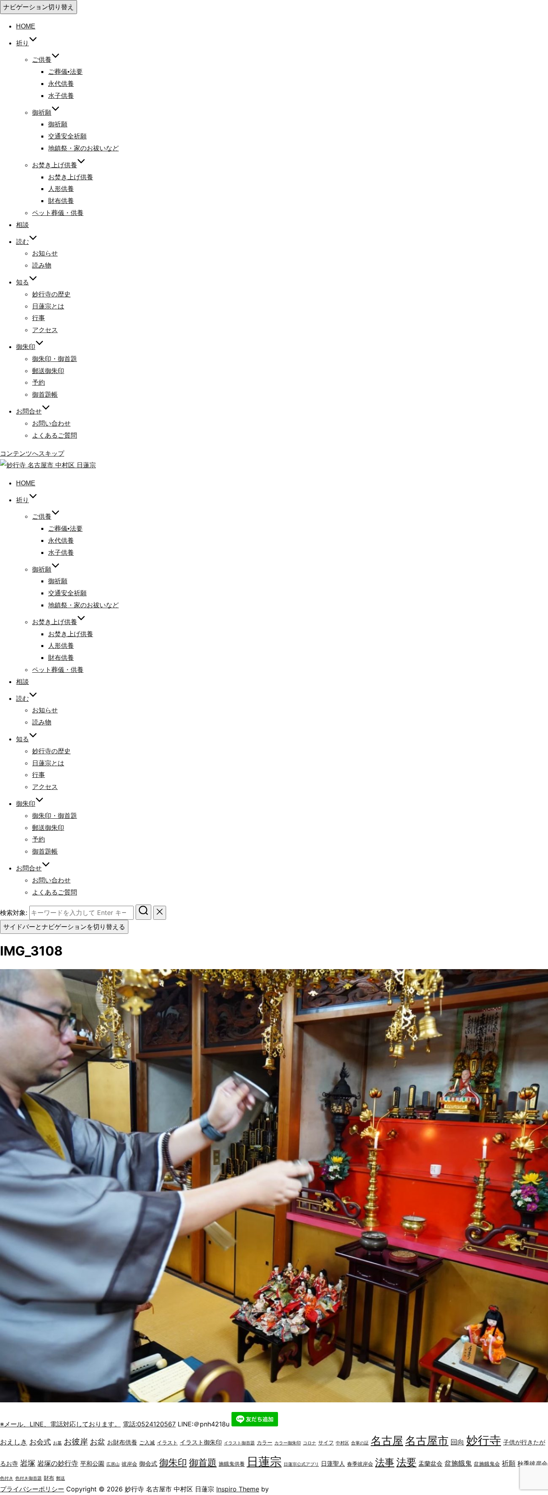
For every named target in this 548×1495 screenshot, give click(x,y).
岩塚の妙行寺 (57, 1463)
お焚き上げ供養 (70, 177)
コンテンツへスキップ (32, 453)
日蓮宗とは (48, 306)
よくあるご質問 (54, 435)
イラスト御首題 (239, 1443)
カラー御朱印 (287, 1443)
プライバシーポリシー (32, 1489)
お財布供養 (122, 1442)
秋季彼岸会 (533, 1463)
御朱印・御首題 (54, 358)
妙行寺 (483, 1440)
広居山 (113, 1464)
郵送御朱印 (48, 370)
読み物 (41, 265)
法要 (406, 1462)
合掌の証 (360, 1443)
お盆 (97, 1441)
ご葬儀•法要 (65, 71)
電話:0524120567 (149, 1424)
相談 (22, 224)
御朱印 (173, 1462)
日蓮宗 (264, 1461)
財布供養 (61, 200)
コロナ (309, 1443)
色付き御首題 (28, 1478)
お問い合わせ (51, 423)
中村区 (342, 1443)
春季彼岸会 (360, 1464)
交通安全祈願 (67, 136)
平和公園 (92, 1463)
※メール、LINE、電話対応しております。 (60, 1424)
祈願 (509, 1463)
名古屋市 (427, 1440)
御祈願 (41, 112)
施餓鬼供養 (232, 1464)
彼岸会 (129, 1464)
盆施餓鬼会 (487, 1464)
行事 (38, 317)
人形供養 (61, 188)
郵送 (60, 1478)
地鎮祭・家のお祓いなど (83, 148)
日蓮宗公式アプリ (301, 1464)
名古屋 (387, 1440)
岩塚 (27, 1463)
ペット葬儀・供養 (57, 212)
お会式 (40, 1441)
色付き (6, 1478)
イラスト (167, 1442)
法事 (384, 1462)
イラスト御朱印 (201, 1442)
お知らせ (45, 253)
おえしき (13, 1442)
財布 (49, 1478)
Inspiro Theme (237, 1489)
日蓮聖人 (333, 1463)
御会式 (148, 1463)
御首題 (203, 1462)
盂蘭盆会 (430, 1463)
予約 (38, 382)
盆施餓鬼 (458, 1463)
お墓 (57, 1443)
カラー (264, 1442)
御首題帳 (45, 394)
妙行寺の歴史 (51, 294)
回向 (457, 1442)
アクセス (45, 330)
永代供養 (61, 83)
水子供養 (61, 95)
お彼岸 (76, 1441)
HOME (25, 26)
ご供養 (41, 59)
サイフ (326, 1442)
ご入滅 (147, 1442)
